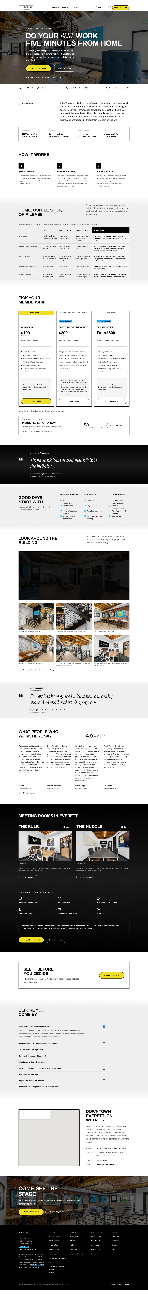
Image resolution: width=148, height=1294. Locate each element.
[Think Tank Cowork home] (26, 7)
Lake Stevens (23, 1267)
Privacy (120, 1284)
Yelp (113, 1249)
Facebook (115, 1240)
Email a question (56, 940)
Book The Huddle (87, 877)
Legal (113, 1284)
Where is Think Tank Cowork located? (34, 1026)
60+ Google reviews (38, 88)
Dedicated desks (54, 1240)
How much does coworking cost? (32, 1056)
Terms (127, 1284)
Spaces (55, 7)
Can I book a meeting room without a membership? (40, 1087)
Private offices (53, 1245)
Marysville (33, 1264)
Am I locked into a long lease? (31, 1050)
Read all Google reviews (27, 793)
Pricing (65, 7)
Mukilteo (41, 1264)
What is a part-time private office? (32, 1062)
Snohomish (35, 1267)
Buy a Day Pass (64, 68)
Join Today (36, 401)
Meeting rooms (54, 1249)
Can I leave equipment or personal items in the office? (40, 1068)
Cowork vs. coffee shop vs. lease (57, 1268)
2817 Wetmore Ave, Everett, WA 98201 (111, 1148)
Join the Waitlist (112, 401)
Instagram (115, 1236)
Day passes (53, 1254)
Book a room (95, 1245)
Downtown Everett (76, 1254)
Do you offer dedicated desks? (31, 1081)
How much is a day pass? (29, 1074)
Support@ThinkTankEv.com (107, 1165)
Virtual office (53, 1263)
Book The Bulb (28, 877)
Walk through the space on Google (43, 670)
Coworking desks (54, 1236)
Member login (95, 1249)
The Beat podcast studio (57, 1258)
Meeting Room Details (31, 940)
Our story (74, 7)
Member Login (103, 7)
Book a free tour (96, 1236)
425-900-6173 (101, 1160)
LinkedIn (114, 1245)
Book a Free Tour (38, 68)
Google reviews (96, 1254)
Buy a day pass (96, 1240)
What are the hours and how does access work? (38, 1044)
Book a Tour (74, 401)
